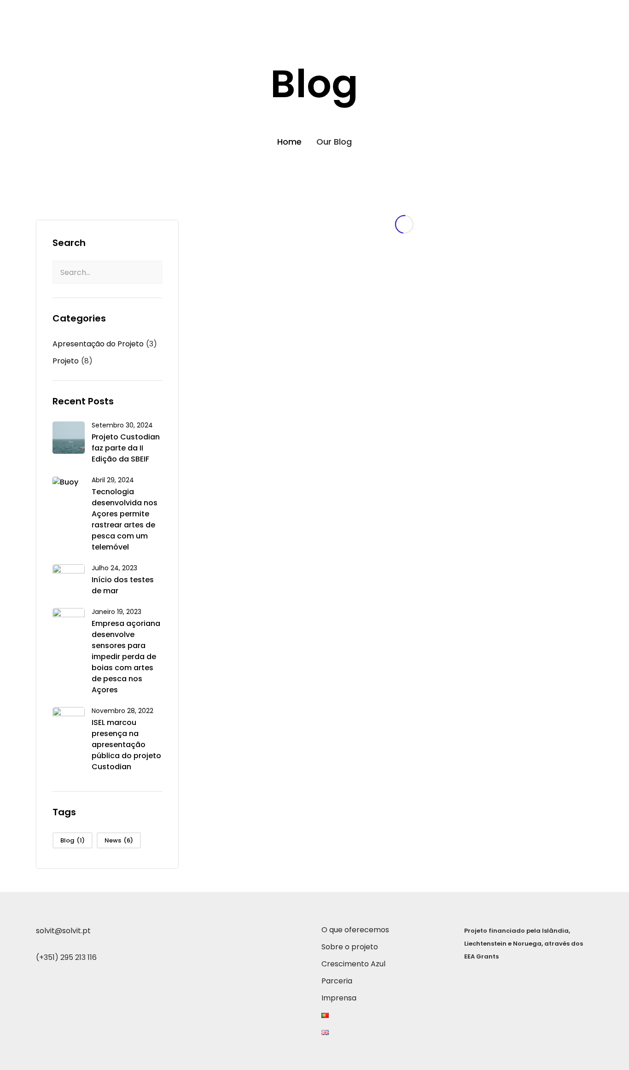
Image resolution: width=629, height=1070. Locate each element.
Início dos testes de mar (123, 585)
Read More (310, 420)
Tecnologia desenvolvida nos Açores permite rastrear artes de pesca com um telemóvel (124, 519)
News (119, 840)
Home (289, 141)
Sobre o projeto (359, 13)
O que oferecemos (280, 13)
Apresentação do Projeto (98, 344)
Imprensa (549, 13)
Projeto (65, 361)
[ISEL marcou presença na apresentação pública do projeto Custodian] (68, 722)
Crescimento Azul (435, 13)
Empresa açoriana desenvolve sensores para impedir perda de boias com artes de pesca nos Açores (126, 656)
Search (69, 242)
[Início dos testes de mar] (68, 579)
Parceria (500, 13)
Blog (72, 840)
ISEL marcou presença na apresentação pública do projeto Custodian (126, 744)
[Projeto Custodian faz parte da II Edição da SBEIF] (68, 437)
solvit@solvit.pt (63, 930)
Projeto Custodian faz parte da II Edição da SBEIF (126, 448)
